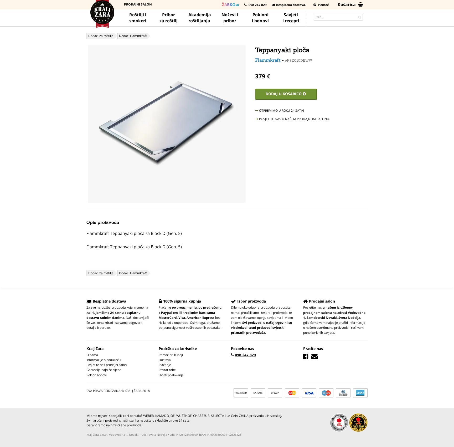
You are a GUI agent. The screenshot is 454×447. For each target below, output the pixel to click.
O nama (92, 355)
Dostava (165, 360)
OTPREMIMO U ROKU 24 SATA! (281, 110)
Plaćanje (165, 365)
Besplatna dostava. (291, 5)
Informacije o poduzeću (103, 360)
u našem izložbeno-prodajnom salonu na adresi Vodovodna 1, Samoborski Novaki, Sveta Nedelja (334, 312)
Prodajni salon (138, 4)
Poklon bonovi (96, 375)
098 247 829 (257, 5)
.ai (230, 4)
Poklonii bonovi (260, 18)
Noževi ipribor (229, 18)
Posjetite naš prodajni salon (106, 365)
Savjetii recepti (290, 18)
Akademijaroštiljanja (199, 18)
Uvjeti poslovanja (171, 375)
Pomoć (323, 5)
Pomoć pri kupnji (171, 355)
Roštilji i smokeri (137, 18)
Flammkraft (268, 60)
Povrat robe (167, 370)
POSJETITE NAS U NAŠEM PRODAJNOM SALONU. (294, 119)
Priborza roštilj (168, 18)
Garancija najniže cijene (103, 370)
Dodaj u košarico (284, 93)
